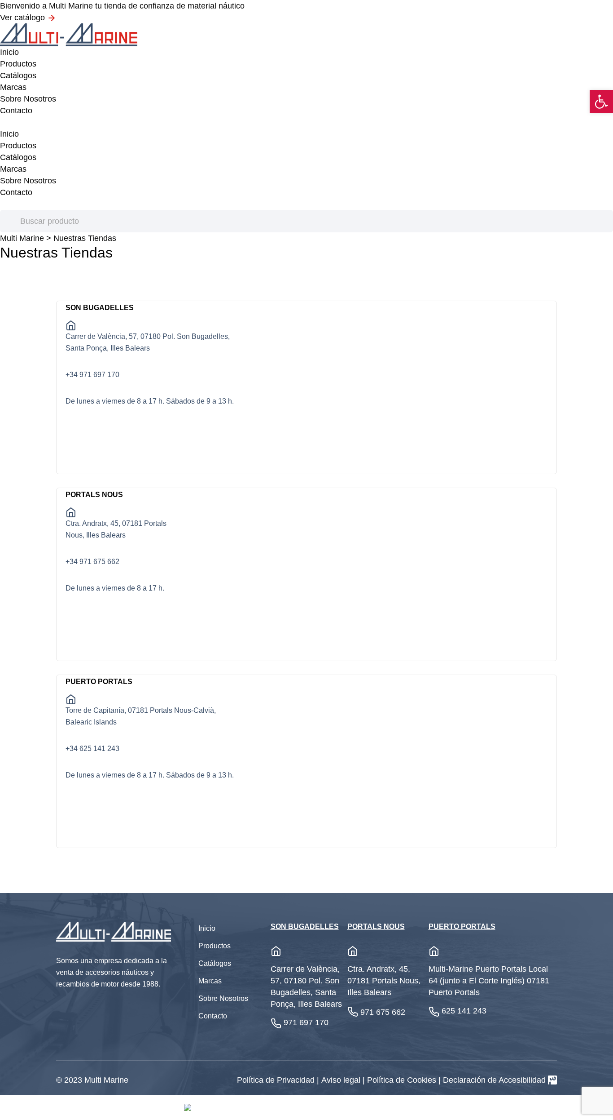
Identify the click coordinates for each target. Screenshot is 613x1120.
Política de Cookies (402, 1080)
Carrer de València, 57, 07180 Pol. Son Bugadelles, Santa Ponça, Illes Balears (148, 342)
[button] (601, 101)
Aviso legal (342, 1080)
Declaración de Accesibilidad (494, 1080)
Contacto (16, 110)
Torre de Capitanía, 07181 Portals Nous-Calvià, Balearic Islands (141, 716)
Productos (18, 63)
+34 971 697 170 (92, 374)
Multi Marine (22, 238)
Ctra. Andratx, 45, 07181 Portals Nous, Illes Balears (116, 529)
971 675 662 (382, 1012)
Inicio (9, 52)
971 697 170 (306, 1022)
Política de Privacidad (277, 1080)
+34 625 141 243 (92, 748)
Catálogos (18, 75)
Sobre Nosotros (28, 98)
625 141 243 (464, 1010)
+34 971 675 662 (92, 561)
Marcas (13, 87)
